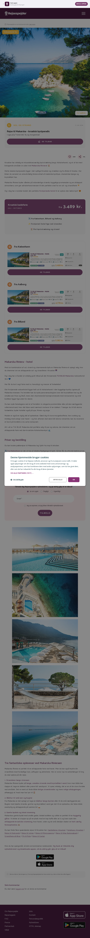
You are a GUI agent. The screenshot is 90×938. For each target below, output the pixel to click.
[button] (45, 473)
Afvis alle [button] (57, 480)
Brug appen (81, 4)
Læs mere (58, 469)
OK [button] (74, 480)
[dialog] (45, 469)
